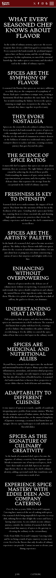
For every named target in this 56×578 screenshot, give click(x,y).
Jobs (17, 574)
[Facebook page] (38, 3)
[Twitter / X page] (34, 3)
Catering (36, 574)
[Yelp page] (47, 3)
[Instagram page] (42, 3)
